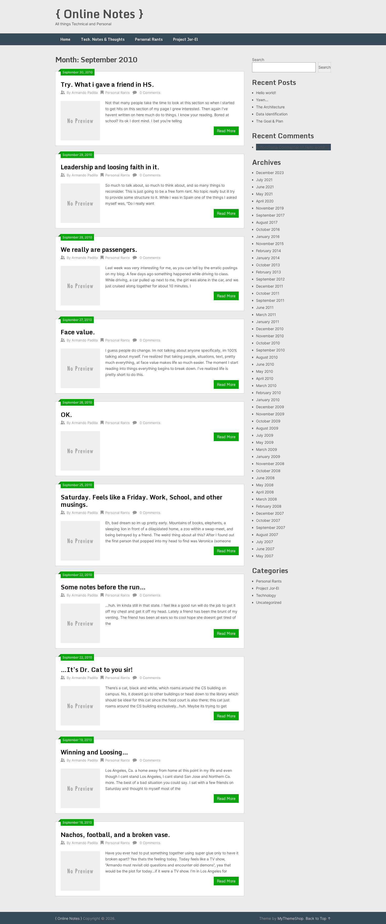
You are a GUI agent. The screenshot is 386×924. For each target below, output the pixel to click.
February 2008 (268, 506)
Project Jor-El (185, 39)
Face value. (78, 332)
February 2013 (268, 272)
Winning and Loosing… (94, 752)
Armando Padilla (85, 92)
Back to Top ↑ (318, 918)
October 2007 (268, 520)
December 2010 (270, 328)
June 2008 (265, 478)
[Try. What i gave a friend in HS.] (80, 120)
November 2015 (270, 243)
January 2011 (267, 321)
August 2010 (267, 357)
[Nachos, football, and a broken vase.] (80, 870)
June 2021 (265, 187)
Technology (266, 595)
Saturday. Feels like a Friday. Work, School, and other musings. (141, 500)
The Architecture (270, 107)
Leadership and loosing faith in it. (110, 167)
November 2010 (270, 336)
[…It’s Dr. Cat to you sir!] (80, 705)
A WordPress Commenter (277, 147)
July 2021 (264, 179)
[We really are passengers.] (80, 285)
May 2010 (264, 371)
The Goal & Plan (269, 121)
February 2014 (268, 250)
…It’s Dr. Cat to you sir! (97, 669)
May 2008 (265, 485)
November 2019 (270, 208)
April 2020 (265, 201)
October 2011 (267, 293)
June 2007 (265, 549)
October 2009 (268, 421)
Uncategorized (268, 602)
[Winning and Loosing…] (80, 787)
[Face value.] (80, 367)
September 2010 (270, 350)
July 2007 (264, 541)
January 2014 (268, 258)
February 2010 (268, 392)
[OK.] (80, 450)
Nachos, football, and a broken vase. (115, 834)
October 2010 (268, 343)
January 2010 (268, 399)
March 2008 (266, 499)
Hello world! (266, 92)
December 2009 (270, 407)
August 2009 (267, 428)
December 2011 (269, 286)
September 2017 (270, 215)
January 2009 (268, 456)
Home (65, 39)
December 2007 (270, 513)
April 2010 (264, 378)
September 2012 (270, 279)
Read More (226, 131)
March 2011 (266, 314)
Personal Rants (149, 39)
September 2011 (270, 300)
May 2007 (264, 556)
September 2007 (270, 527)
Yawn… (262, 100)
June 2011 (265, 307)
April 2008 (265, 492)
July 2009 (264, 435)
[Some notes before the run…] (80, 622)
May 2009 (265, 442)
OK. (66, 414)
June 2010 (265, 364)
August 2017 (267, 222)
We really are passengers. (99, 249)
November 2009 (270, 414)
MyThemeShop (291, 918)
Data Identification (272, 114)
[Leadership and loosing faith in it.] (80, 202)
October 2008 (268, 470)
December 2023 (270, 172)
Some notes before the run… (103, 587)
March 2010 (266, 385)
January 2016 (268, 236)
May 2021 (264, 194)
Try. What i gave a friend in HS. (107, 84)
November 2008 (270, 463)
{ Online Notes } (99, 13)
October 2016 (268, 229)
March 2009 (266, 449)
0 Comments (150, 92)
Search (258, 59)
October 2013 (268, 265)
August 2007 (267, 534)
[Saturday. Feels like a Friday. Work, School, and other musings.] (80, 540)
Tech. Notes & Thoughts (102, 39)
